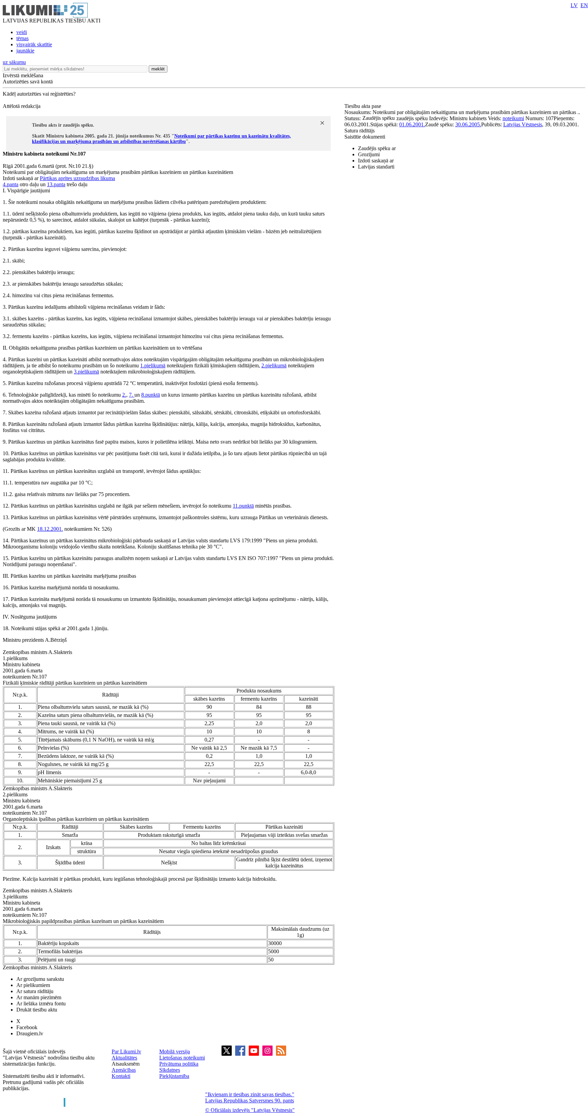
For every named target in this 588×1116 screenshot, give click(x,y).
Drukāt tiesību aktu (36, 1010)
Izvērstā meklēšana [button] (23, 75)
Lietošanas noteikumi (182, 1058)
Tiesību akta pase (363, 106)
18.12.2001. (50, 529)
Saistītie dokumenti (364, 137)
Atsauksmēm (126, 1064)
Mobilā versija (174, 1051)
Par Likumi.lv (126, 1051)
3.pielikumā (86, 371)
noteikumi (513, 118)
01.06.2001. (412, 124)
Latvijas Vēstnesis (522, 124)
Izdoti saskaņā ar (376, 160)
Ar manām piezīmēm (38, 997)
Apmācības (124, 1070)
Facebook (26, 1027)
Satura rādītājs (359, 130)
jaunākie (25, 50)
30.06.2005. (468, 124)
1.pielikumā (152, 365)
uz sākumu (14, 62)
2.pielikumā (274, 365)
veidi (21, 32)
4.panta (10, 184)
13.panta (56, 184)
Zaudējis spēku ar (377, 148)
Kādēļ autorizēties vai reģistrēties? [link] (39, 94)
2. (124, 395)
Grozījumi (369, 154)
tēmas (22, 38)
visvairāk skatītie (34, 44)
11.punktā (243, 506)
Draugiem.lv (29, 1033)
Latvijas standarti (376, 167)
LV (574, 5)
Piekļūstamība (174, 1076)
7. (131, 395)
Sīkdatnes (169, 1070)
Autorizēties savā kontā (28, 81)
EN (584, 5)
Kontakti (121, 1076)
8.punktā (150, 395)
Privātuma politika (178, 1064)
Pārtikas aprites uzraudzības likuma (77, 178)
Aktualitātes (124, 1058)
